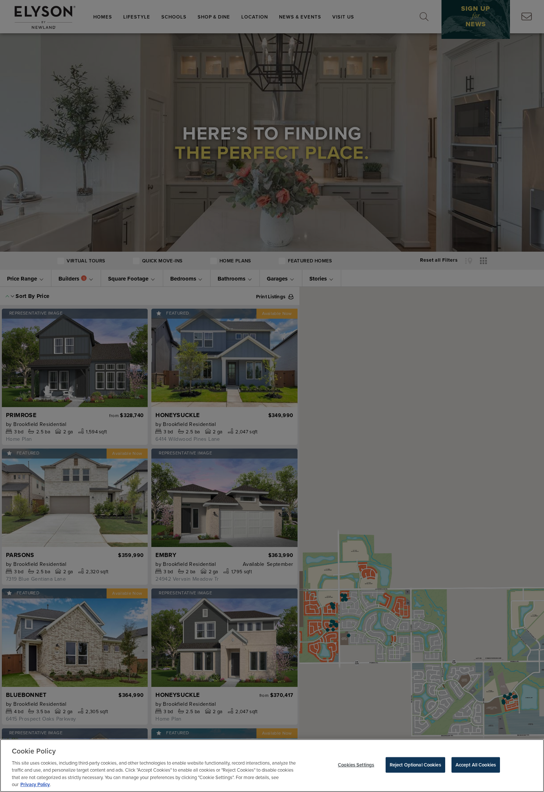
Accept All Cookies (476, 764)
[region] (272, 765)
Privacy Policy (35, 784)
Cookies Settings (356, 764)
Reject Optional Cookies (415, 764)
